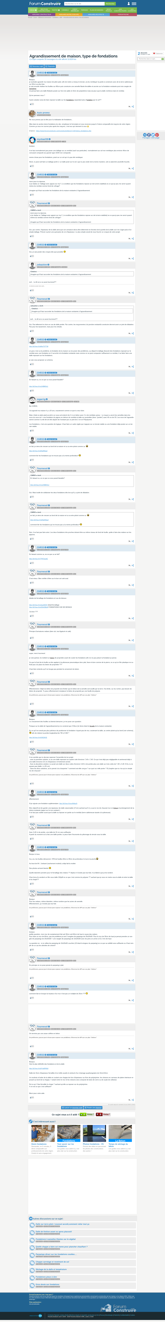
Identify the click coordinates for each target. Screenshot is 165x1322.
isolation (90, 100)
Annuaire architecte (96, 14)
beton (52, 658)
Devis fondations (38, 1144)
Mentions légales (74, 1315)
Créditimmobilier (75, 10)
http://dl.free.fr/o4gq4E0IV (38, 605)
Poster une (94, 1108)
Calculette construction (88, 1315)
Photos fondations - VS (93, 1144)
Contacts (50, 1315)
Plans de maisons (96, 10)
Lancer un (73, 1108)
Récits (44, 10)
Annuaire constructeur (41, 14)
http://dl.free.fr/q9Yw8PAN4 (38, 1068)
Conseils (65, 10)
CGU (97, 1315)
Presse (102, 1315)
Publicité (116, 1315)
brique (115, 808)
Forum (32, 10)
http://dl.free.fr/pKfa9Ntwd (38, 451)
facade (92, 726)
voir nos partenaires (34, 1303)
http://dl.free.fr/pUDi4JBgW (38, 607)
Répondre (51, 66)
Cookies (132, 1315)
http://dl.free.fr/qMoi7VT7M (38, 346)
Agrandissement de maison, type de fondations (73, 56)
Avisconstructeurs (120, 10)
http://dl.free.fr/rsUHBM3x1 (38, 386)
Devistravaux (109, 10)
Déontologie (109, 1315)
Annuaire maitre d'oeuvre (69, 14)
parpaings (32, 88)
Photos (55, 10)
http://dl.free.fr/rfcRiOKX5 (38, 737)
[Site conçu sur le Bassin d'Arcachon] (35, 1316)
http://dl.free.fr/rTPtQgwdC (38, 559)
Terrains (84, 10)
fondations (70, 100)
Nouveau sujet (37, 66)
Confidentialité (124, 1315)
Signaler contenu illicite (61, 1315)
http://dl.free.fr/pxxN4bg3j (68, 803)
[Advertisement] (82, 34)
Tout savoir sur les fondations (65, 1145)
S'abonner (159, 53)
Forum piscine (123, 14)
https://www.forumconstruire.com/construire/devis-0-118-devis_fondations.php (63, 131)
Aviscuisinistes (132, 10)
